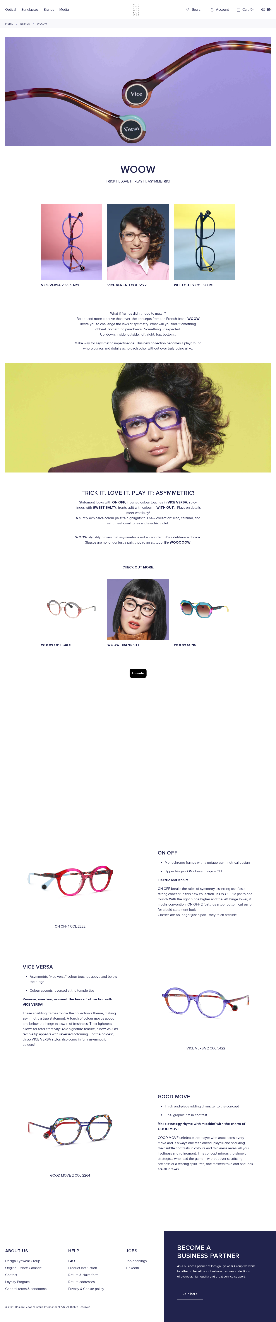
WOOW (42, 24)
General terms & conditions (25, 1289)
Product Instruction (82, 1268)
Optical (10, 9)
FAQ (71, 1261)
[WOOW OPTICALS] (71, 609)
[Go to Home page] (136, 9)
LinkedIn (132, 1268)
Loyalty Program (17, 1282)
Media (64, 9)
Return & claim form (83, 1275)
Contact (11, 1275)
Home (9, 24)
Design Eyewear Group (22, 1261)
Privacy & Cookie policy (86, 1289)
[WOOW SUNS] (204, 609)
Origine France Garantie (23, 1268)
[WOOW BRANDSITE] (137, 609)
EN (269, 9)
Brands (49, 9)
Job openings (136, 1261)
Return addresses (81, 1282)
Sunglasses (29, 9)
